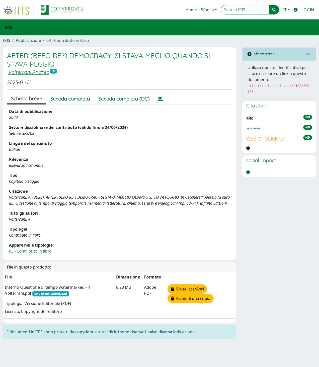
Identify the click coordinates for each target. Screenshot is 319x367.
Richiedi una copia (192, 298)
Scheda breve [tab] (26, 98)
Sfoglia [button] (207, 9)
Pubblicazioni (28, 40)
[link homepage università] (62, 10)
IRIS (6, 40)
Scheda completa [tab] (70, 98)
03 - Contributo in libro (67, 40)
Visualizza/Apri (189, 289)
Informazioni (263, 53)
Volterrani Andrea (28, 72)
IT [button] (285, 9)
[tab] (160, 98)
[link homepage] (18, 10)
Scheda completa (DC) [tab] (124, 98)
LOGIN (308, 9)
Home (191, 9)
